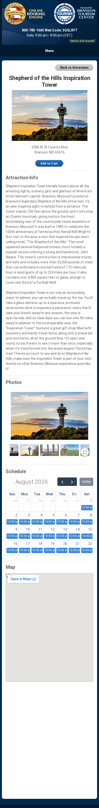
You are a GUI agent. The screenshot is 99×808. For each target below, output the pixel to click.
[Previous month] (62, 481)
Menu (49, 51)
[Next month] (72, 481)
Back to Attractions (74, 67)
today (86, 481)
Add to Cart (49, 163)
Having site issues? (82, 40)
